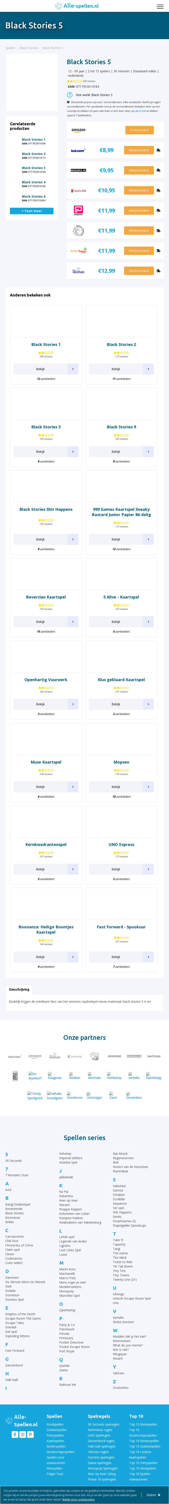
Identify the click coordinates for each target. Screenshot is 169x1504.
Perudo (64, 1333)
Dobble (10, 1291)
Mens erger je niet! (72, 1282)
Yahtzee (118, 1373)
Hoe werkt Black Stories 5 (94, 95)
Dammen (12, 1277)
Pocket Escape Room (74, 1347)
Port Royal (66, 1351)
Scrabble (119, 1199)
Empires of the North (20, 1314)
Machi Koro (67, 1269)
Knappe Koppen (70, 1209)
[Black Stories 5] (31, 82)
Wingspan (120, 1354)
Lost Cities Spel (70, 1250)
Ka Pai (63, 1191)
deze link (140, 111)
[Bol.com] (15, 1056)
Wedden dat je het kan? (129, 1336)
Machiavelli (67, 1273)
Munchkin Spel (69, 1295)
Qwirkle (64, 1366)
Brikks (9, 1222)
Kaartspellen (55, 1441)
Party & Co (67, 1325)
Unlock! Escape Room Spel (132, 1298)
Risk (116, 1162)
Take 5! (118, 1240)
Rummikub (120, 1171)
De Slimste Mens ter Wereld (25, 1282)
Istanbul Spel (68, 1162)
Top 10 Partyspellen (143, 1463)
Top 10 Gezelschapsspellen (143, 1432)
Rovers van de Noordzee (130, 1167)
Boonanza (12, 1217)
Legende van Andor (73, 1241)
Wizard (118, 1358)
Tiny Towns (121, 1275)
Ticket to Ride (122, 1262)
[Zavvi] (114, 1096)
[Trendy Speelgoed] (35, 1096)
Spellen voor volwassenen (56, 1460)
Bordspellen (55, 1424)
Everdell (10, 1327)
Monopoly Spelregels (103, 1468)
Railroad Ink (67, 1384)
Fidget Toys (55, 1474)
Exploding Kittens (17, 1336)
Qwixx (63, 1370)
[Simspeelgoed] (114, 1056)
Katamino (66, 1196)
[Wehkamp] (114, 1076)
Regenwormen (123, 1158)
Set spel (118, 1208)
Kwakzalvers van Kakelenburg (80, 1222)
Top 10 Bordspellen (143, 1424)
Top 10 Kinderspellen (144, 1441)
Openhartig (67, 1310)
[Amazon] (35, 1056)
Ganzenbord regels (101, 1441)
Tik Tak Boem (123, 1266)
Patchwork (66, 1329)
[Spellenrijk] (74, 1056)
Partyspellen (55, 1435)
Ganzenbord (14, 1365)
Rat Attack (120, 1153)
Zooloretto (121, 1388)
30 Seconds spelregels (103, 1424)
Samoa (118, 1190)
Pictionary (66, 1338)
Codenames (13, 1258)
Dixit (8, 1286)
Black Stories (14, 1213)
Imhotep (65, 1153)
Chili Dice (11, 1241)
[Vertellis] (134, 1076)
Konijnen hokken (71, 1218)
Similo (117, 1217)
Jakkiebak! (66, 1177)
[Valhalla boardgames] (55, 1096)
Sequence (120, 1203)
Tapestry (119, 1244)
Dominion (12, 1295)
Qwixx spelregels (100, 1463)
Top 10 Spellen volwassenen (139, 1476)
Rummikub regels (100, 1430)
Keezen (64, 1205)
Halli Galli (11, 1380)
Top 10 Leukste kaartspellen (140, 1454)
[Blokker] (74, 1076)
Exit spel (11, 1331)
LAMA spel (66, 1237)
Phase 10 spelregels (102, 1479)
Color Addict (14, 1263)
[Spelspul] (134, 1056)
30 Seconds (13, 1160)
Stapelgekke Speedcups (129, 1225)
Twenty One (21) (125, 1279)
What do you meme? (128, 1345)
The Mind (119, 1257)
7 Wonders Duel (16, 1175)
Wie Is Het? (121, 1350)
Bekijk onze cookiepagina (78, 1499)
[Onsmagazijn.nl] (94, 1096)
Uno (116, 1303)
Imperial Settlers (70, 1158)
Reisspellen (54, 1468)
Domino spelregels (101, 1457)
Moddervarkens (70, 1287)
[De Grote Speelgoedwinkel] (94, 1056)
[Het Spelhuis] (55, 1056)
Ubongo (118, 1294)
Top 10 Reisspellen (142, 1468)
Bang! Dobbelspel (17, 1204)
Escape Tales (14, 1323)
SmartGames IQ (124, 1221)
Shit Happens (122, 1212)
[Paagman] (55, 1076)
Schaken (119, 1195)
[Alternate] (94, 1076)
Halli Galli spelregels (102, 1446)
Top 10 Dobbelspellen (144, 1446)
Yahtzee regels (98, 1452)
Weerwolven (121, 1341)
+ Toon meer (32, 211)
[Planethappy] (154, 1076)
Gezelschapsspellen (60, 1452)
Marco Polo (67, 1278)
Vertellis (118, 1317)
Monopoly (66, 1291)
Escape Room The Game (23, 1318)
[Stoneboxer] (74, 1096)
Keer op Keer (68, 1200)
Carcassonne (14, 1236)
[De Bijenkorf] (35, 1076)
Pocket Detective (71, 1342)
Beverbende (13, 1209)
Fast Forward (14, 1350)
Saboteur (119, 1186)
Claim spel (12, 1250)
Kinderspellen (56, 1446)
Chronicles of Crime (19, 1245)
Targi (116, 1249)
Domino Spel (14, 1299)
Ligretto (64, 1246)
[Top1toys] (154, 1056)
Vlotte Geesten (123, 1322)
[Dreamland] (134, 1096)
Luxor (63, 1254)
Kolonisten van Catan (74, 1213)
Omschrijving (19, 989)
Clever (9, 1254)
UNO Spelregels (99, 1435)
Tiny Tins (119, 1271)
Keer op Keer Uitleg (102, 1474)
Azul (8, 1190)
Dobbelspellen (57, 1430)
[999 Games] (15, 1076)
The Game (120, 1253)
